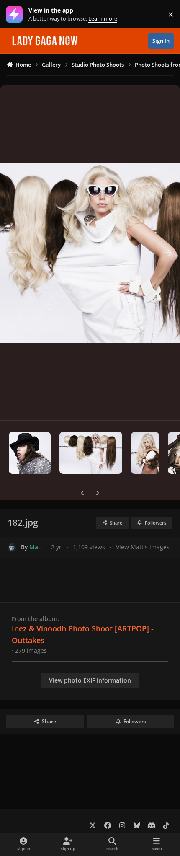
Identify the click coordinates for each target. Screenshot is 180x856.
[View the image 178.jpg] (30, 453)
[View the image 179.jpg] (90, 453)
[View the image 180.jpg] (145, 453)
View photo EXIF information (90, 680)
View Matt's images (143, 547)
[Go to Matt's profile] (12, 547)
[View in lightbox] (90, 252)
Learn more (16, 14)
